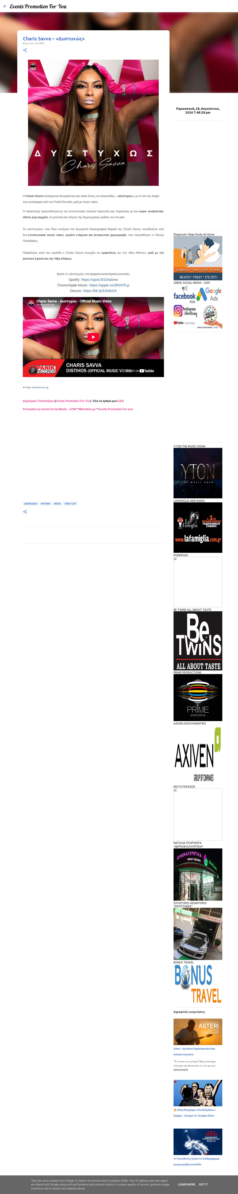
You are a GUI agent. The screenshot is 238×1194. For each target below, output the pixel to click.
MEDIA (57, 504)
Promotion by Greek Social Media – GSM (49, 409)
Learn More (186, 1184)
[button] (25, 50)
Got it (203, 1184)
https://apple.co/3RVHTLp (109, 285)
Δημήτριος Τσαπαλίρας (38, 401)
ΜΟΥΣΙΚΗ (45, 504)
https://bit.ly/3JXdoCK (100, 291)
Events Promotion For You (38, 6)
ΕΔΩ (121, 401)
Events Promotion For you (115, 409)
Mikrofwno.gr (87, 409)
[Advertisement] (93, 459)
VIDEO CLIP (70, 504)
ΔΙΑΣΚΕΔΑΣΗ (30, 504)
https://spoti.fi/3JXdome (99, 280)
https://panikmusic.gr (37, 387)
